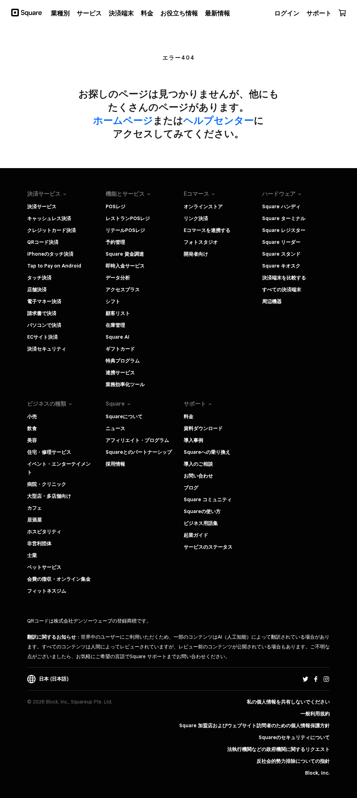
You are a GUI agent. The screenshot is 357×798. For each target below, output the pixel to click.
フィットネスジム (46, 591)
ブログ (191, 487)
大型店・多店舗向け (49, 496)
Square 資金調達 (125, 254)
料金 (188, 416)
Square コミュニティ (208, 499)
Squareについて (124, 416)
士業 (32, 555)
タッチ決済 (39, 277)
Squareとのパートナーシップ (139, 452)
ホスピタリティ (44, 531)
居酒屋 (34, 519)
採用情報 (115, 464)
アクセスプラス (123, 289)
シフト (113, 301)
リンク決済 (196, 218)
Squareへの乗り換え (207, 452)
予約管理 (115, 242)
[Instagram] (326, 679)
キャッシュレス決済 (49, 218)
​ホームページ (123, 120)
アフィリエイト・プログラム (137, 440)
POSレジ (116, 206)
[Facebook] (315, 679)
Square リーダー (281, 242)
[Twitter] (305, 679)
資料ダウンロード (203, 428)
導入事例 (193, 440)
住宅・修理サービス (49, 452)
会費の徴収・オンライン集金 (59, 579)
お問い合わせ (198, 476)
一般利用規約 (315, 713)
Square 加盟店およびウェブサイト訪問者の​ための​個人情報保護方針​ (254, 725)
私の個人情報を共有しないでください (288, 702)
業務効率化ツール (125, 384)
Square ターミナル (283, 218)
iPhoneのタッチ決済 (50, 254)
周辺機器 (272, 301)
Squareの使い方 (202, 511)
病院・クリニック (46, 484)
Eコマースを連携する (207, 230)
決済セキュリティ (46, 349)
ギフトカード (120, 349)
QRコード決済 (43, 242)
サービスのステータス (208, 547)
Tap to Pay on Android (54, 266)
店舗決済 (37, 289)
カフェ (34, 508)
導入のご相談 (198, 464)
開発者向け (196, 254)
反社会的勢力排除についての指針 (293, 761)
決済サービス (41, 206)
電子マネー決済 (44, 301)
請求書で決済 (41, 313)
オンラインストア (203, 206)
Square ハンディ (281, 206)
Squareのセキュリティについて (294, 737)
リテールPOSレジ (125, 230)
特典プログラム (123, 360)
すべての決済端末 (281, 289)
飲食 (32, 428)
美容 (32, 440)
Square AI (117, 337)
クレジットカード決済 (51, 230)
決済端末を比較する (284, 277)
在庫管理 (115, 325)
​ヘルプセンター (218, 120)
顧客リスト (118, 313)
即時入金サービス (125, 266)
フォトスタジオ (201, 242)
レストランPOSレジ (128, 218)
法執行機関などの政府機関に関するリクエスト (278, 749)
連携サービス (120, 372)
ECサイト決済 (42, 337)
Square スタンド (281, 254)
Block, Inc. (317, 773)
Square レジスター (283, 230)
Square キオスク (281, 266)
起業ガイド (196, 535)
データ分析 (118, 277)
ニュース (115, 428)
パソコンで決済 (44, 325)
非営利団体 (39, 543)
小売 (32, 416)
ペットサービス (44, 567)
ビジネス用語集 (201, 523)
